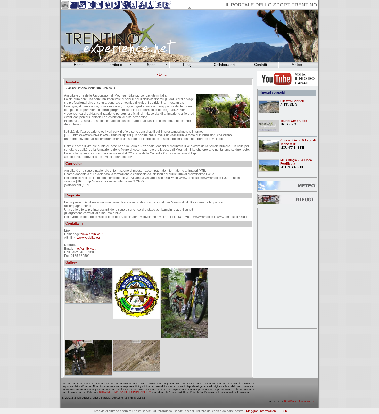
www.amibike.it (91, 234)
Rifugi (187, 64)
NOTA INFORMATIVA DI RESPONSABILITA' (125, 392)
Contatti (260, 64)
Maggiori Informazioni (261, 411)
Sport (151, 64)
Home (79, 64)
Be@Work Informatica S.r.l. (300, 401)
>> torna (160, 74)
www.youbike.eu (88, 238)
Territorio (115, 64)
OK (285, 411)
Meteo (297, 64)
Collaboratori (224, 64)
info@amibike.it (84, 248)
